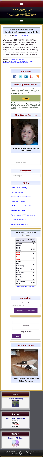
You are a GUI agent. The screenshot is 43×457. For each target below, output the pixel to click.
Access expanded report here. (26, 286)
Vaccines (21, 59)
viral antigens (24, 62)
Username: (26, 320)
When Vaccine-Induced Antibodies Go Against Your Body (21, 30)
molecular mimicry (15, 62)
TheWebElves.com (33, 452)
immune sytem (24, 61)
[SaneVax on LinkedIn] (25, 77)
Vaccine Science (14, 59)
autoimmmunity (15, 61)
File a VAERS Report (17, 192)
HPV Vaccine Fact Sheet (18, 210)
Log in (29, 454)
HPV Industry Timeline (18, 201)
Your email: (25, 303)
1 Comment (24, 35)
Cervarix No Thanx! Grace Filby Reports (26, 379)
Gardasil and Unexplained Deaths (21, 197)
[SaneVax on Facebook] (14, 77)
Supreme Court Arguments (19, 224)
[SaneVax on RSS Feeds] (36, 77)
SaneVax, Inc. (21, 10)
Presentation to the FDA (18, 219)
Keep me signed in (26, 331)
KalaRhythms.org (21, 454)
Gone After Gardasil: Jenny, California (26, 149)
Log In (17, 336)
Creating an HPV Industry (19, 188)
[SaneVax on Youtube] (30, 77)
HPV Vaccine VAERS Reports (26, 233)
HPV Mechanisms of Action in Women (22, 206)
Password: (26, 326)
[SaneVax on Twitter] (19, 77)
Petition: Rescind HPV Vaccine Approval (23, 215)
